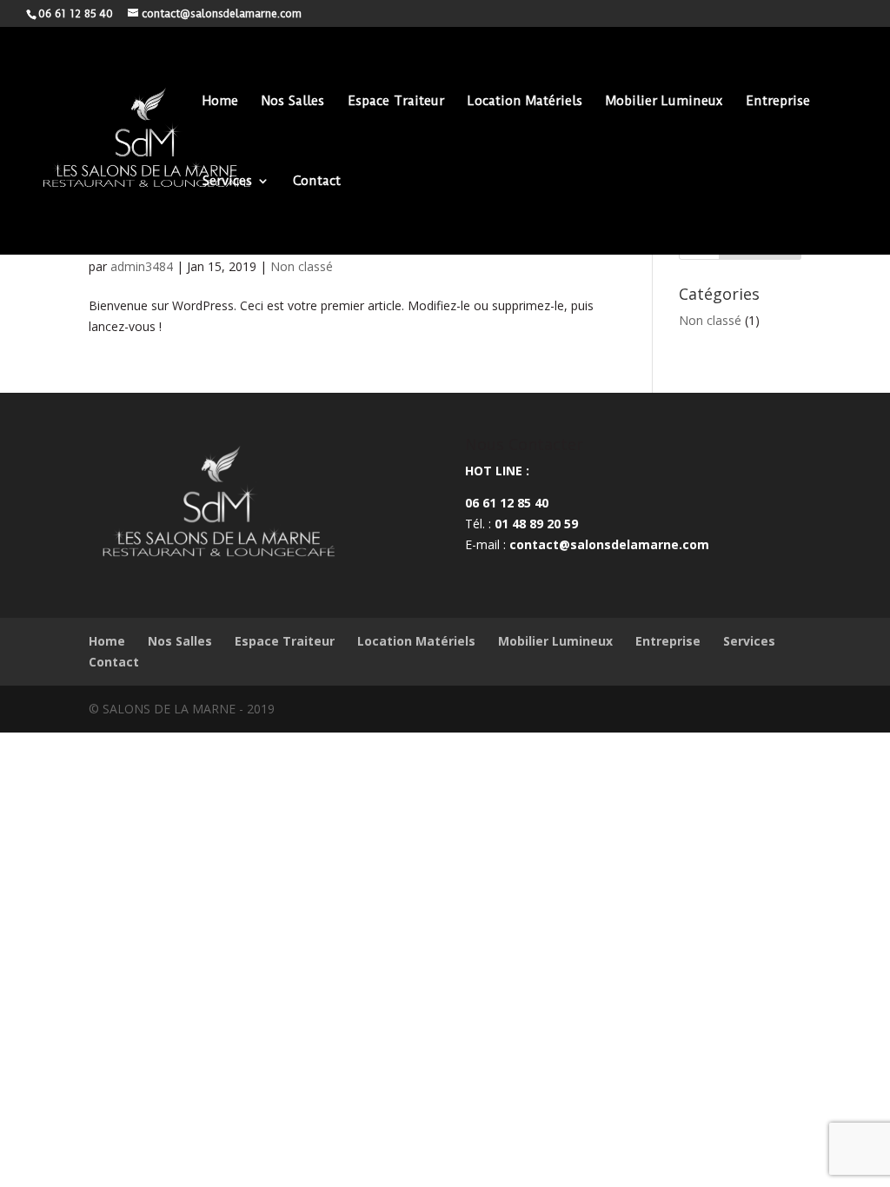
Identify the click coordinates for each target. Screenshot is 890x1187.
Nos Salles (293, 102)
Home (220, 102)
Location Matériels (525, 102)
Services (227, 182)
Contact (317, 182)
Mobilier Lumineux (664, 102)
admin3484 (141, 266)
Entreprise (778, 102)
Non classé (301, 266)
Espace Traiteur (396, 102)
